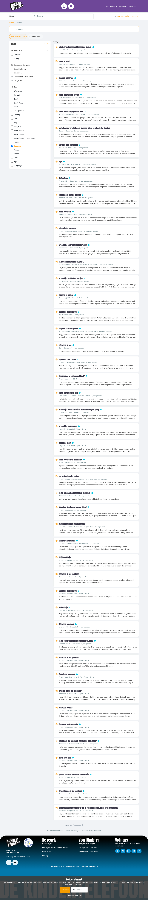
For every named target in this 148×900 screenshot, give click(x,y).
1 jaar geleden (81, 50)
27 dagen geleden (83, 64)
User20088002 (64, 396)
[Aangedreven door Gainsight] (74, 826)
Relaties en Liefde (75, 610)
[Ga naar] (34, 16)
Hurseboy (62, 462)
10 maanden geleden (104, 331)
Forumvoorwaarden (55, 830)
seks (16, 158)
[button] (122, 16)
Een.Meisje (62, 527)
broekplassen (19, 111)
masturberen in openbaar (24, 138)
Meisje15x (62, 50)
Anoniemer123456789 (66, 114)
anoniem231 (63, 198)
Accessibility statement (91, 830)
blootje (16, 107)
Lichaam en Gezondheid (72, 81)
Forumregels (47, 843)
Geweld (72, 379)
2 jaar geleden (91, 98)
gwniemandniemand (66, 98)
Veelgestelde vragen (87, 843)
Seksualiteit (71, 50)
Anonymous (63, 379)
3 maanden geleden (89, 164)
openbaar (17, 146)
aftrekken (18, 91)
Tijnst (61, 315)
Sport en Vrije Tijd (75, 560)
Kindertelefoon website (127, 6)
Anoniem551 (63, 331)
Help (15, 122)
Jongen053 (63, 412)
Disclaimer (46, 851)
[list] (72, 50)
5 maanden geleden (85, 214)
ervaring (17, 115)
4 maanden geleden (85, 181)
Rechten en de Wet (75, 677)
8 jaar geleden (84, 694)
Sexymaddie (63, 248)
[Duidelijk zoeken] (92, 16)
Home (11, 23)
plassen (17, 150)
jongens (17, 126)
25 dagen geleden (89, 81)
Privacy (45, 855)
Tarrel (61, 131)
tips (15, 161)
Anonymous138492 (66, 231)
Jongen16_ (63, 362)
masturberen (19, 134)
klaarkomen (19, 130)
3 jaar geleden (79, 348)
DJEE (60, 81)
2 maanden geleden (92, 114)
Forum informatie (111, 6)
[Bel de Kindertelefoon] (64, 6)
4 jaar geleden (88, 560)
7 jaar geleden (93, 543)
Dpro (60, 348)
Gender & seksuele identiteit (80, 396)
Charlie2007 (63, 610)
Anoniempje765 (64, 298)
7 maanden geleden (106, 264)
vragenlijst (18, 165)
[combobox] (63, 16)
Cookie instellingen (72, 830)
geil (15, 118)
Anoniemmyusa (65, 164)
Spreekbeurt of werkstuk (88, 851)
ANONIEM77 (63, 148)
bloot (16, 99)
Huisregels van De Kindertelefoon (55, 847)
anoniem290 (63, 627)
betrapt (17, 95)
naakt (16, 142)
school (16, 154)
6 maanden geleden (91, 231)
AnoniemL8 (63, 181)
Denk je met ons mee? (88, 847)
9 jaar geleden (84, 760)
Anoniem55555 (64, 264)
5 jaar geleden (84, 594)
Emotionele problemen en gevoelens (84, 264)
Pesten (71, 510)
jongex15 (62, 429)
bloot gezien (19, 103)
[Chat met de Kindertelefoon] (71, 6)
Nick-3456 (62, 214)
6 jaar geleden (81, 777)
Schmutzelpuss (64, 644)
